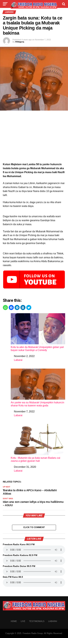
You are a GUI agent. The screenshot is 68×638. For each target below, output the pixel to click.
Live (23, 621)
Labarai (18, 360)
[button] (5, 307)
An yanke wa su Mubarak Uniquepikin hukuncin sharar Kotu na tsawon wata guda (37, 404)
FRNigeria (19, 42)
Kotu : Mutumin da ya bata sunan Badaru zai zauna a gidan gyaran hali (35, 459)
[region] (34, 137)
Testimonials (36, 621)
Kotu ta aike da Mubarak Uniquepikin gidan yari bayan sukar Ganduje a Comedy (37, 348)
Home (14, 621)
